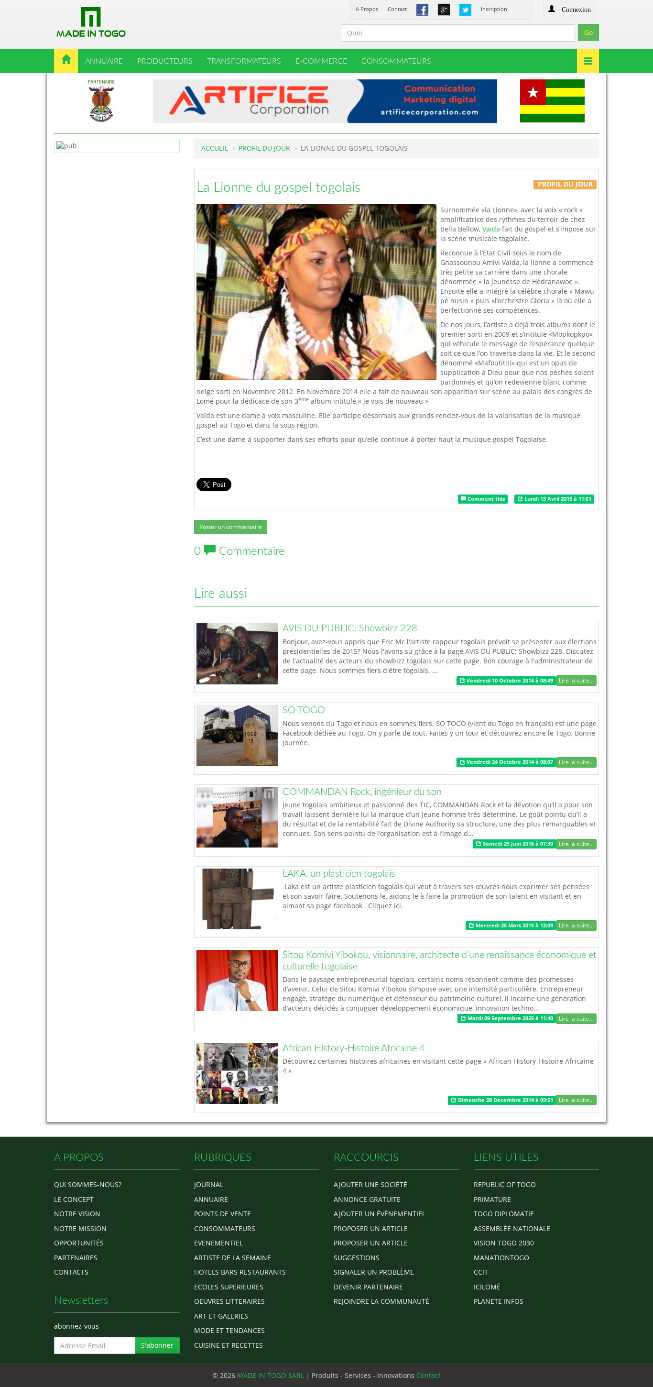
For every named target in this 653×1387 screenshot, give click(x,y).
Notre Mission (80, 1228)
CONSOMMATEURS (396, 61)
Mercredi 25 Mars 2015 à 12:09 (513, 925)
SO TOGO (304, 710)
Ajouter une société (370, 1184)
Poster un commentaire (230, 527)
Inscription (494, 8)
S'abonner (157, 1345)
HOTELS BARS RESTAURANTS (240, 1272)
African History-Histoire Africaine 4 (354, 1048)
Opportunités (79, 1242)
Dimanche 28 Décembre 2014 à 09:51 (505, 1100)
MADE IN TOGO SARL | (274, 1375)
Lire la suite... (576, 680)
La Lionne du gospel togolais (278, 187)
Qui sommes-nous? (87, 1184)
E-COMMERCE (321, 61)
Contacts (71, 1272)
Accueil (214, 148)
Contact (397, 8)
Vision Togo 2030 (504, 1242)
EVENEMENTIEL (218, 1242)
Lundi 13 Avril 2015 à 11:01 (557, 498)
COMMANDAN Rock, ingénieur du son (362, 792)
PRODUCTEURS (165, 61)
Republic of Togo (505, 1184)
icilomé (487, 1286)
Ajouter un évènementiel (379, 1213)
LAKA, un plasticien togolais (339, 874)
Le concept (74, 1199)
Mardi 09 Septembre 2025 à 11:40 (509, 1018)
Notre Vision (77, 1213)
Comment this (485, 498)
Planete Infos (498, 1301)
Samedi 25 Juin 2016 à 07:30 (517, 843)
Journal (208, 1184)
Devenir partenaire (368, 1286)
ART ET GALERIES (221, 1316)
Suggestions (357, 1257)
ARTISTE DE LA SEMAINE (232, 1257)
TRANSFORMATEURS (244, 61)
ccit (481, 1272)
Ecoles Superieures (228, 1286)
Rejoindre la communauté (381, 1301)
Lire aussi (220, 593)
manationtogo (501, 1257)
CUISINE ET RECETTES (228, 1345)
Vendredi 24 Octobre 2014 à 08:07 (509, 762)
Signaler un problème (374, 1272)
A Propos (367, 8)
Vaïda (491, 228)
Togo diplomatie (504, 1213)
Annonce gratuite (367, 1199)
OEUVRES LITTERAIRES (229, 1301)
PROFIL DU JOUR (264, 148)
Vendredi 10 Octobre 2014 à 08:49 (509, 680)
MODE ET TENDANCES (229, 1330)
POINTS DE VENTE (222, 1213)
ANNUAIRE (104, 61)
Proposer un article (371, 1228)
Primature (492, 1199)
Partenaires (76, 1257)
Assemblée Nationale (512, 1228)
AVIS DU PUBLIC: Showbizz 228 (350, 628)
